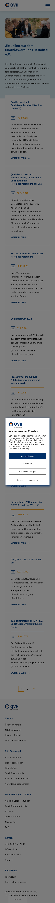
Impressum (33, 480)
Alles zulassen (27, 456)
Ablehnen (27, 463)
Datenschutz (22, 480)
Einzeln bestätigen (27, 471)
